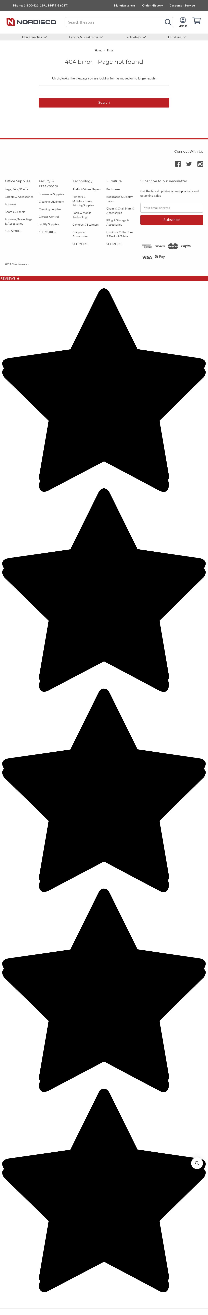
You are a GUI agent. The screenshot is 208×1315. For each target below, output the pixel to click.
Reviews (10, 278)
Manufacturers (125, 5)
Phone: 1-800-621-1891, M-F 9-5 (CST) (40, 5)
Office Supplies (32, 37)
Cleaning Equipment (51, 201)
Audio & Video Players (87, 189)
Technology (133, 37)
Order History (152, 5)
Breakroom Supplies (51, 194)
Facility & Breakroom (84, 37)
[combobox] (119, 22)
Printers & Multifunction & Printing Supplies (83, 201)
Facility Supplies (49, 224)
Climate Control (49, 216)
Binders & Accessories (19, 196)
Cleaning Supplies (50, 209)
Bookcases (113, 189)
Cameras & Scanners (86, 224)
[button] (197, 1163)
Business (10, 204)
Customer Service (182, 5)
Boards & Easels (15, 211)
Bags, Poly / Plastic (17, 189)
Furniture (175, 37)
